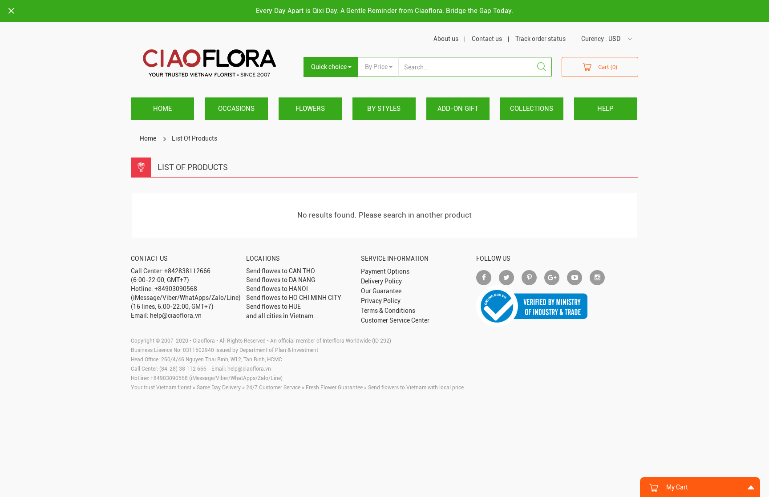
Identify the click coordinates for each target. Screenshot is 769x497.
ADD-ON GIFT (457, 109)
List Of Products (194, 138)
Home (162, 109)
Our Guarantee (381, 291)
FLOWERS (310, 109)
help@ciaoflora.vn (249, 369)
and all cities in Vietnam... (282, 315)
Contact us (487, 38)
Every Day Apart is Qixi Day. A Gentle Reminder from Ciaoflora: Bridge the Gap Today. (384, 11)
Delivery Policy (381, 281)
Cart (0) (607, 67)
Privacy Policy (381, 300)
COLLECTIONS (531, 109)
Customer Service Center (395, 320)
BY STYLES (384, 109)
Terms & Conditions (388, 310)
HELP (605, 109)
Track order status (540, 38)
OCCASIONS (236, 109)
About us (445, 38)
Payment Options (385, 271)
